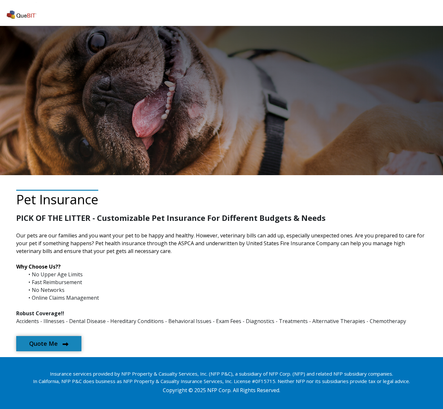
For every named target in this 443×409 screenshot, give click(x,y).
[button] (48, 343)
